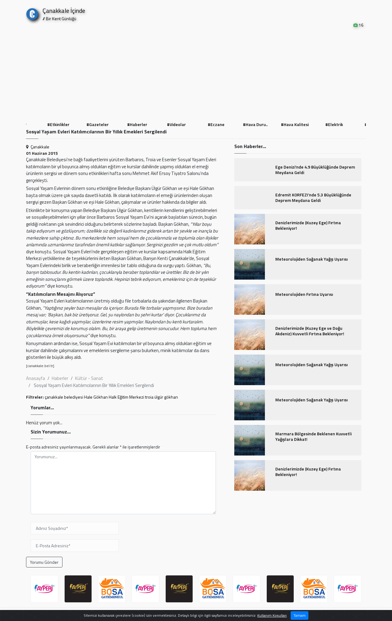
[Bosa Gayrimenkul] (112, 589)
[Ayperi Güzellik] (44, 589)
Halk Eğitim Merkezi (126, 397)
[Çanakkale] (32, 12)
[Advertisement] (196, 74)
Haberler (60, 378)
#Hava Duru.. (255, 124)
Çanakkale (40, 146)
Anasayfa (35, 378)
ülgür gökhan (166, 397)
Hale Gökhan (96, 397)
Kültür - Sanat (89, 378)
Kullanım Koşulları (272, 615)
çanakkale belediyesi (64, 397)
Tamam (299, 615)
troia (149, 397)
